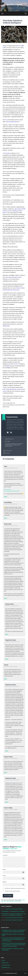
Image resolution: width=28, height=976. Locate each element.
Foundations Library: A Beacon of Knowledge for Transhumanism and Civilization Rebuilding (14, 931)
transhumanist (16, 445)
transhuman (20, 443)
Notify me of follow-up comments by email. (15, 888)
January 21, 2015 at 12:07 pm (12, 779)
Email (4, 875)
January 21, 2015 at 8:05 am (10, 666)
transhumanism (9, 445)
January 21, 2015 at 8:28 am (10, 758)
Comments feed (6, 965)
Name (4, 869)
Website (4, 881)
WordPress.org (6, 967)
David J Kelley (8, 808)
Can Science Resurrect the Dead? (14, 909)
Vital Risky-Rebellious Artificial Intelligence (12, 21)
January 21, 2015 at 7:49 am (10, 525)
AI (5, 443)
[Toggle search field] (26, 13)
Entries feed (5, 962)
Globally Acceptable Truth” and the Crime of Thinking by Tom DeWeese (13, 914)
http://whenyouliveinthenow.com (11, 491)
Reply (5, 496)
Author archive (7, 432)
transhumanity (8, 446)
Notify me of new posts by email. (12, 891)
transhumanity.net (14, 4)
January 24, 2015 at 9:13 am (12, 686)
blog (6, 441)
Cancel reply (13, 848)
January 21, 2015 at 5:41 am (10, 504)
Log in (3, 960)
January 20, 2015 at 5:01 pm (10, 468)
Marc (5, 466)
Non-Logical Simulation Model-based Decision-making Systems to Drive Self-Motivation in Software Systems (14, 939)
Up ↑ (25, 973)
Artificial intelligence (11, 443)
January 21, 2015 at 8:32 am (12, 605)
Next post (7, 453)
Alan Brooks (5, 913)
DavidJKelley (8, 502)
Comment (5, 855)
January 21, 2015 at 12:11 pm (12, 641)
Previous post (8, 450)
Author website (11, 432)
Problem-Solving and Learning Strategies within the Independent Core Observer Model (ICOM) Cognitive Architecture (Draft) (14, 945)
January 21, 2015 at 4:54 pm (10, 809)
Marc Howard (7, 489)
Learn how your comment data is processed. (13, 900)
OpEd (9, 441)
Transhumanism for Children (17, 911)
